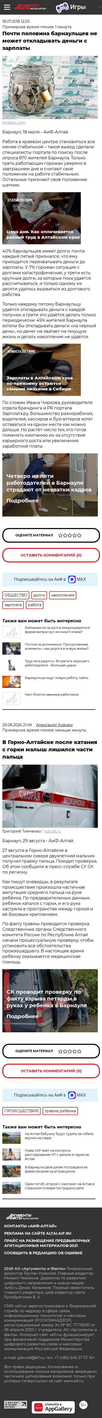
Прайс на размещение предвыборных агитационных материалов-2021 (47, 1243)
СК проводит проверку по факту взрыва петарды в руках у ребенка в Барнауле (47, 999)
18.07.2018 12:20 (16, 21)
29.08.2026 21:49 (17, 725)
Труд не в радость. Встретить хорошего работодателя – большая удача (57, 663)
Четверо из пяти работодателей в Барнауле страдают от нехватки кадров (49, 483)
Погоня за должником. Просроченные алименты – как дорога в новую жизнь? (57, 646)
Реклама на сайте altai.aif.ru (37, 1233)
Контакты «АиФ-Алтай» (30, 1226)
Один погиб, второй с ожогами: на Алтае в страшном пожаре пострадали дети (59, 1186)
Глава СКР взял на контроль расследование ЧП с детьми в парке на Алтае (57, 1155)
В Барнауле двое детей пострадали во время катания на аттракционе (56, 1169)
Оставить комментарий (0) (51, 555)
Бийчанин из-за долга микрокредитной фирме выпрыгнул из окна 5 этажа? (57, 630)
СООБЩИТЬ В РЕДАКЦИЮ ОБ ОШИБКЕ (43, 1253)
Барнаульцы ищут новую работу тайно (56, 678)
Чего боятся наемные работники (51, 694)
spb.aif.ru (52, 831)
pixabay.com (13, 122)
